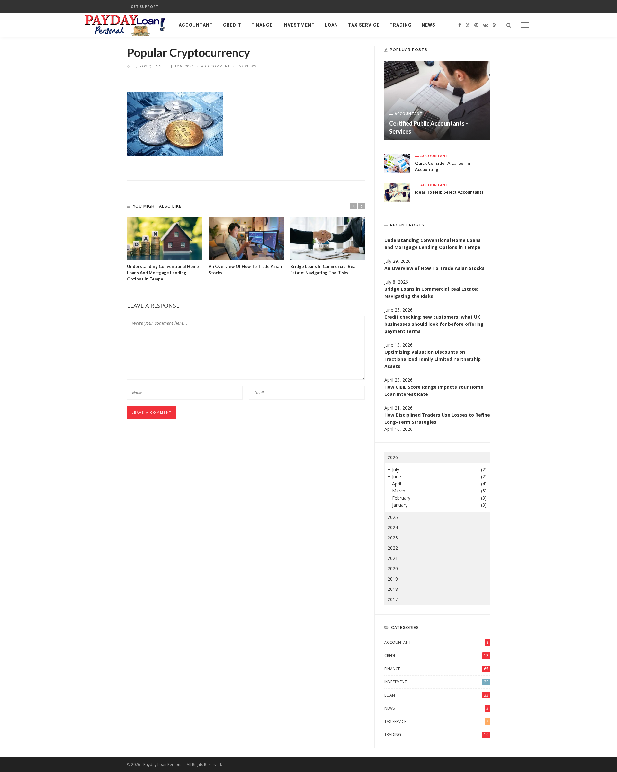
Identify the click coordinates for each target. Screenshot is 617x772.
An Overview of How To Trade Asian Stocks (434, 268)
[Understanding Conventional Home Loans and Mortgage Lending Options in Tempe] (164, 239)
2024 (393, 527)
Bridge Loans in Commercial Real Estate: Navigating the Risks (431, 292)
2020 (393, 568)
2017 (393, 599)
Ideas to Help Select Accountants (449, 192)
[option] (164, 249)
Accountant (196, 25)
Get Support (144, 6)
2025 (393, 517)
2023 (393, 538)
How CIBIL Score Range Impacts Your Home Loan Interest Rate (433, 390)
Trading (400, 25)
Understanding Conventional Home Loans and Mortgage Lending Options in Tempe (163, 272)
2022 (393, 548)
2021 (393, 558)
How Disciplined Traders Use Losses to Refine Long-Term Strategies (437, 418)
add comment (215, 66)
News (428, 25)
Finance (262, 25)
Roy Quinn (150, 66)
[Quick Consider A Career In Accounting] (397, 163)
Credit (232, 25)
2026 (393, 457)
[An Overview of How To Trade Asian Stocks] (246, 239)
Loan (331, 25)
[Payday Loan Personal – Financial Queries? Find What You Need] (125, 25)
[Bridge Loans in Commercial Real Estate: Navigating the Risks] (327, 239)
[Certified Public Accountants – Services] (437, 100)
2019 (393, 579)
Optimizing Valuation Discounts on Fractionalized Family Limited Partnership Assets (432, 359)
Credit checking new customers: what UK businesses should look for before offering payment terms (434, 324)
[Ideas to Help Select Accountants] (397, 192)
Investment (298, 25)
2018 (393, 589)
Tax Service (364, 25)
